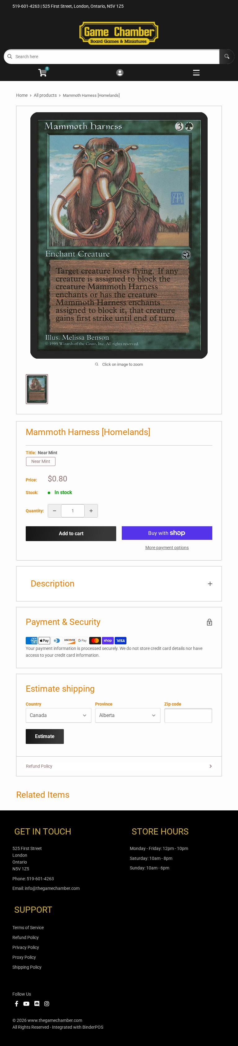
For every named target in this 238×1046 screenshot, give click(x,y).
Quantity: (35, 510)
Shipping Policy (27, 967)
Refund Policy (39, 766)
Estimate (45, 736)
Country (33, 704)
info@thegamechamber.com (52, 888)
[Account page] (119, 73)
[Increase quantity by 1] (91, 510)
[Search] (226, 56)
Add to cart (71, 533)
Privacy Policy (25, 947)
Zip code (172, 704)
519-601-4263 (40, 878)
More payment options (167, 547)
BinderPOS (92, 1027)
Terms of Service (28, 927)
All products (45, 95)
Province (103, 704)
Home (22, 95)
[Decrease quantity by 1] (54, 510)
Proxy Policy (24, 957)
